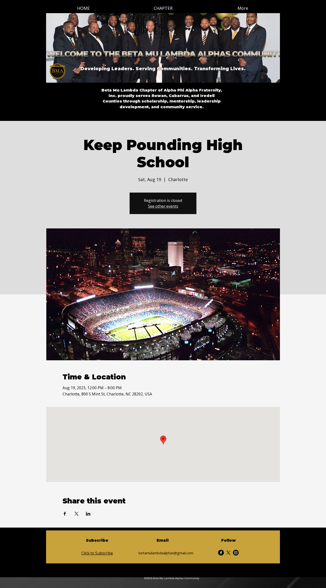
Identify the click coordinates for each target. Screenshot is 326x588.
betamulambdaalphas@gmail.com (166, 552)
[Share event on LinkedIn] (88, 514)
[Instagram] (236, 553)
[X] (228, 553)
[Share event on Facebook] (65, 514)
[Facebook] (221, 553)
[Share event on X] (76, 514)
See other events (163, 206)
